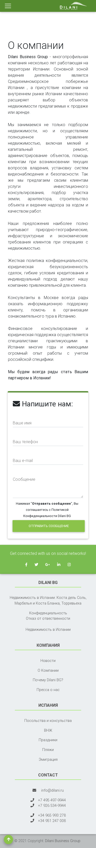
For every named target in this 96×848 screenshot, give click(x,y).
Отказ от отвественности (48, 618)
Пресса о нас (48, 689)
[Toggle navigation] (8, 6)
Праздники (48, 740)
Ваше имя (22, 422)
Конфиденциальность (48, 613)
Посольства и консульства (48, 720)
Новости (48, 660)
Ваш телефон (25, 441)
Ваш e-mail (23, 460)
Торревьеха (71, 603)
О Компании (48, 670)
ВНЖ (48, 730)
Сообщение (24, 479)
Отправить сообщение (49, 526)
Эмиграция (48, 759)
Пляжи (48, 749)
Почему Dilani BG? (48, 680)
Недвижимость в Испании (48, 629)
